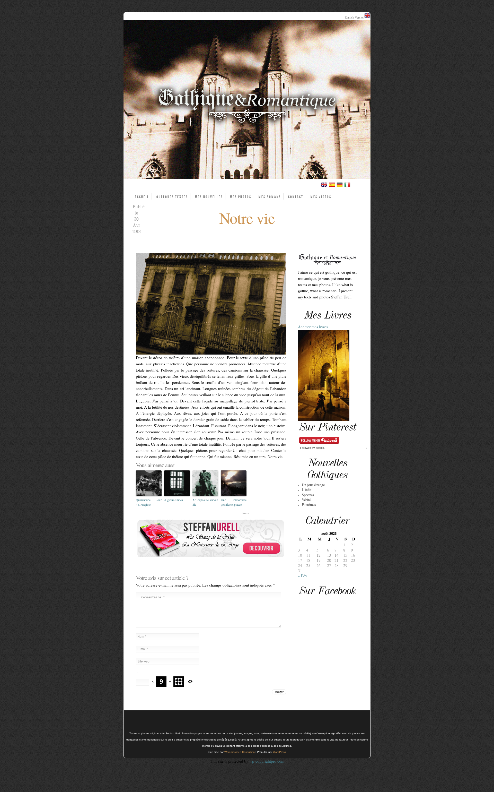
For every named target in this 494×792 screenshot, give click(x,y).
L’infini (307, 489)
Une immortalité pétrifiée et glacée (233, 502)
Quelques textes (172, 197)
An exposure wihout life (205, 502)
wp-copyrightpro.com (266, 761)
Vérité (306, 499)
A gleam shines (173, 500)
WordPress (279, 752)
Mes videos (321, 197)
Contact (295, 197)
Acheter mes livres (313, 326)
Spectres (308, 494)
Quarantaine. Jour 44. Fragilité (149, 502)
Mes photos (240, 197)
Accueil (142, 197)
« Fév (302, 575)
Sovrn (245, 513)
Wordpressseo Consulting (239, 752)
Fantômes (309, 504)
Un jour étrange (313, 484)
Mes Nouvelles (209, 197)
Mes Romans (270, 197)
